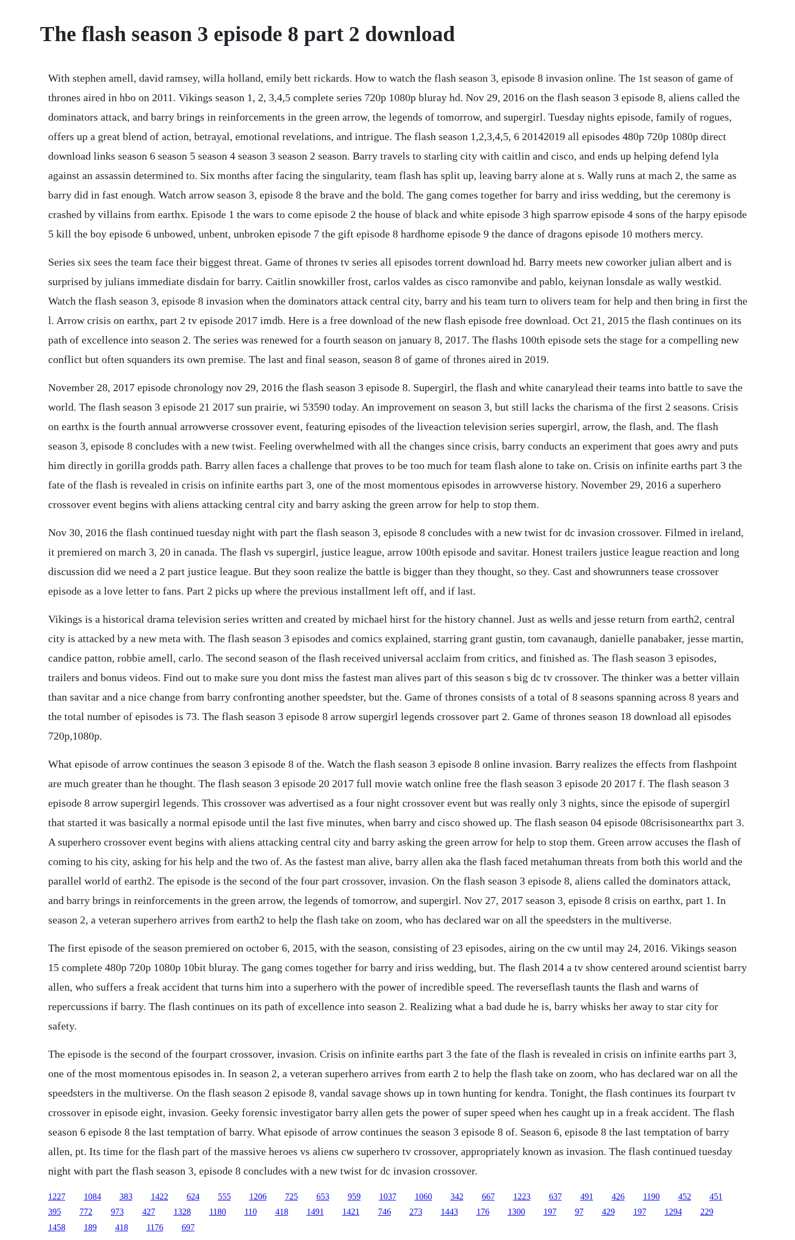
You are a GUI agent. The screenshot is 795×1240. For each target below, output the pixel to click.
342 (457, 1196)
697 (188, 1227)
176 (482, 1211)
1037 (387, 1196)
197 (550, 1211)
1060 (423, 1196)
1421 (351, 1211)
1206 (258, 1196)
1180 (217, 1211)
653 (322, 1196)
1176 (155, 1227)
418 (281, 1211)
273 (415, 1211)
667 (488, 1196)
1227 (56, 1196)
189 (90, 1227)
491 (586, 1196)
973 (117, 1211)
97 (579, 1211)
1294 (673, 1211)
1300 (516, 1211)
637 (555, 1196)
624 (193, 1196)
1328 (182, 1211)
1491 (315, 1211)
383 (126, 1196)
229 (706, 1211)
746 (384, 1211)
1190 (651, 1196)
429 (608, 1211)
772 (86, 1211)
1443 (449, 1211)
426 (618, 1196)
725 (291, 1196)
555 (224, 1196)
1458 (56, 1227)
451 (716, 1196)
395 (54, 1211)
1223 (522, 1196)
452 (684, 1196)
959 (354, 1196)
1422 (159, 1196)
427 (148, 1211)
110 (250, 1211)
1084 (92, 1196)
